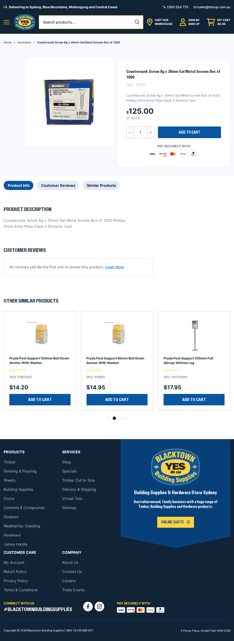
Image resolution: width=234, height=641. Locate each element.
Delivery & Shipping (79, 489)
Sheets (9, 480)
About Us (70, 562)
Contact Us (72, 571)
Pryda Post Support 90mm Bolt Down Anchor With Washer (38, 360)
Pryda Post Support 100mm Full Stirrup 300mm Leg (111, 360)
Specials (69, 471)
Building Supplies (18, 489)
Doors (9, 498)
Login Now (114, 267)
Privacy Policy (16, 580)
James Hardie (15, 544)
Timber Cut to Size (78, 480)
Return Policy (15, 571)
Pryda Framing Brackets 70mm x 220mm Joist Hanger (189, 360)
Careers (69, 580)
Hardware (24, 42)
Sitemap (69, 507)
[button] (7, 22)
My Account (14, 562)
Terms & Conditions (20, 590)
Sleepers (11, 516)
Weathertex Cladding (22, 526)
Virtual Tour (72, 498)
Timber (10, 462)
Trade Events (73, 590)
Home (7, 42)
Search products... (59, 22)
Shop (66, 462)
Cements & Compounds (24, 507)
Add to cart (189, 132)
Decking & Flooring (20, 471)
